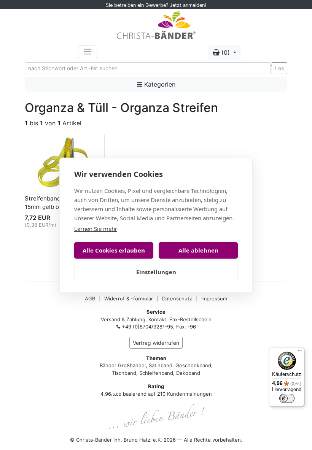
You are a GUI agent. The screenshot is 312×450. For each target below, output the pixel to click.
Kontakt (157, 319)
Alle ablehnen (198, 250)
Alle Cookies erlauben (114, 250)
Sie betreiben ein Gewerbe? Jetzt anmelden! (156, 5)
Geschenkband (193, 365)
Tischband (124, 373)
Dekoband (188, 373)
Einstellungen (156, 272)
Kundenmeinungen (189, 394)
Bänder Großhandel (123, 365)
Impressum (214, 298)
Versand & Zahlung (123, 319)
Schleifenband (156, 373)
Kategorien (158, 84)
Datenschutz (177, 298)
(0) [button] (226, 52)
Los (279, 68)
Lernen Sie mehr (95, 228)
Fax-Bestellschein (190, 319)
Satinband (160, 365)
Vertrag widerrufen (156, 342)
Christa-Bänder (94, 440)
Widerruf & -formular (128, 298)
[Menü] (299, 352)
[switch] (286, 398)
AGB (90, 298)
